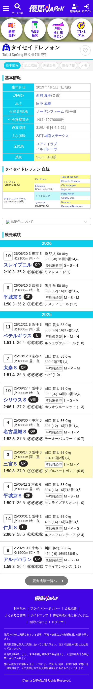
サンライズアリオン (60, 503)
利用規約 (20, 608)
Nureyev (66, 202)
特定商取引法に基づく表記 (71, 615)
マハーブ (40, 202)
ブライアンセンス (58, 566)
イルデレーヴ (46, 149)
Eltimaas (40, 186)
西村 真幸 (43, 95)
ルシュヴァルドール (60, 343)
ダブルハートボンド (60, 471)
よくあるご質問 (15, 615)
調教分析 (49, 65)
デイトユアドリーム (15, 198)
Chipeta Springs (70, 181)
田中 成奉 (43, 104)
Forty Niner (67, 193)
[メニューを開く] (5, 8)
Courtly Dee (68, 197)
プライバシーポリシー (45, 608)
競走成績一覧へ (44, 581)
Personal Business (72, 206)
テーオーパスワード (60, 439)
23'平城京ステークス (52, 136)
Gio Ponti (40, 179)
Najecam (66, 189)
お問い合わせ (38, 622)
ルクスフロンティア (60, 535)
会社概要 (71, 608)
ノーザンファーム (50, 111)
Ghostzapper (68, 185)
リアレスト (53, 272)
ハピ (48, 375)
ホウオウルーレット (60, 407)
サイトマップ (39, 615)
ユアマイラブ (46, 144)
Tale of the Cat (69, 176)
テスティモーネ (57, 304)
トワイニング (42, 195)
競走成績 (30, 65)
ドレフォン (10, 181)
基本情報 (12, 65)
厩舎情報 (68, 65)
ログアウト (59, 622)
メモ (84, 65)
